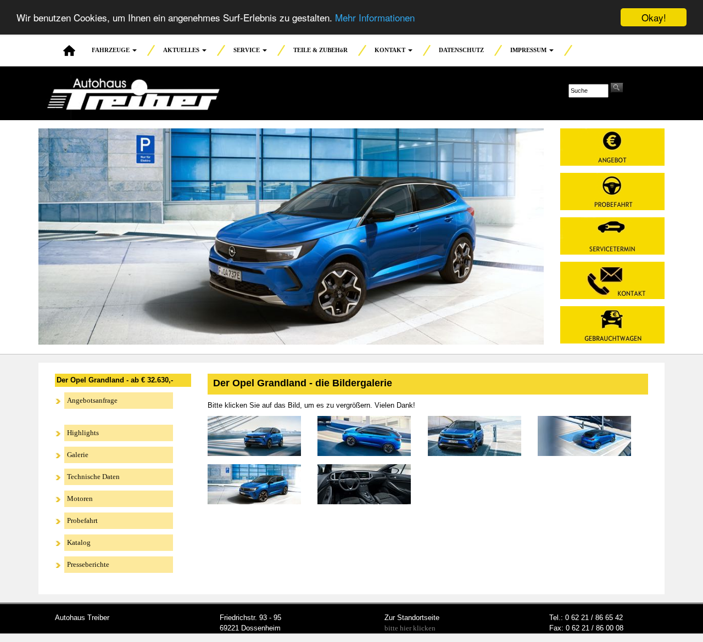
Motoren (80, 498)
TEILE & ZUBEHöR (320, 50)
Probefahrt (82, 520)
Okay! (653, 17)
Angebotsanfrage (92, 400)
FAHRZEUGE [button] (111, 50)
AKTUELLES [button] (182, 50)
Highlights (83, 433)
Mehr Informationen (375, 18)
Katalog (79, 542)
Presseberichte (88, 564)
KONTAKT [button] (391, 50)
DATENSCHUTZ (461, 50)
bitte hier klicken (410, 628)
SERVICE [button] (247, 50)
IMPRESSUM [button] (529, 50)
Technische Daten (93, 476)
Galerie (77, 454)
